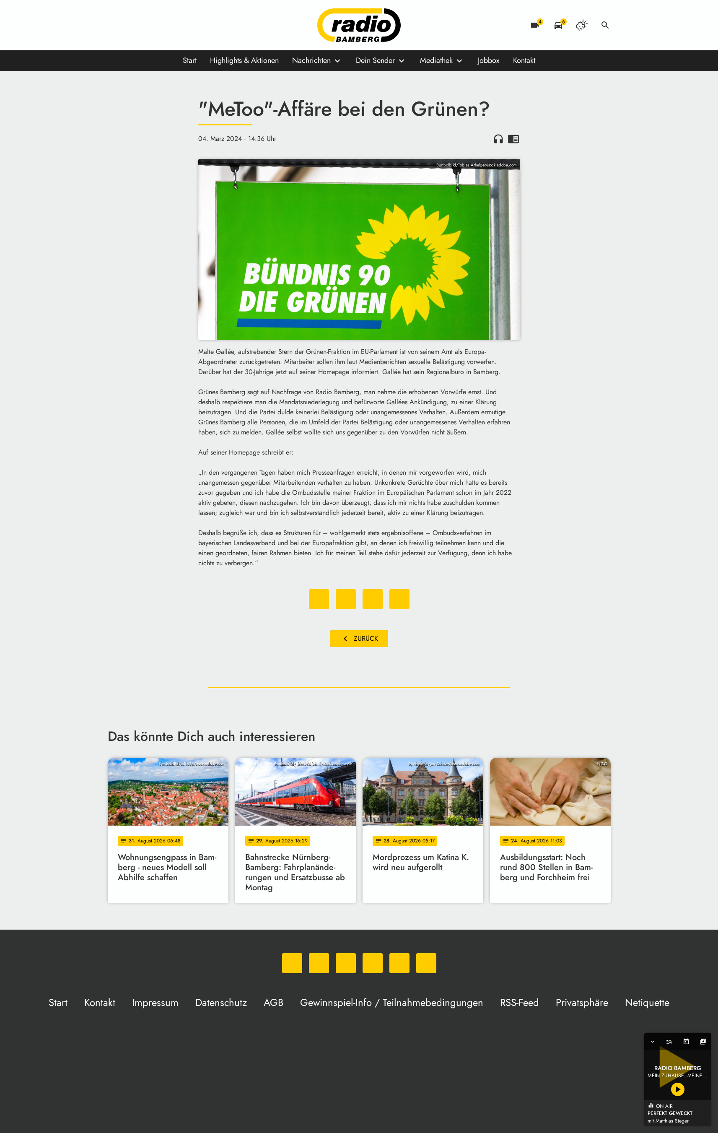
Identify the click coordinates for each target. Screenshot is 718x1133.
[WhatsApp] (116, 25)
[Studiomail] (183, 25)
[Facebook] (132, 25)
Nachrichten (311, 60)
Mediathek (436, 60)
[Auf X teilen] (346, 599)
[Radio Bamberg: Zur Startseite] (359, 25)
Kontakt (524, 60)
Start (190, 60)
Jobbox (489, 60)
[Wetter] (582, 25)
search (605, 25)
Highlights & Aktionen (244, 60)
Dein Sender (375, 60)
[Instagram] (149, 25)
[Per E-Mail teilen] (399, 599)
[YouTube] (166, 25)
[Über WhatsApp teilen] (373, 599)
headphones (498, 139)
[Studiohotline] (200, 25)
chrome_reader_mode (513, 139)
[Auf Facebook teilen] (319, 599)
